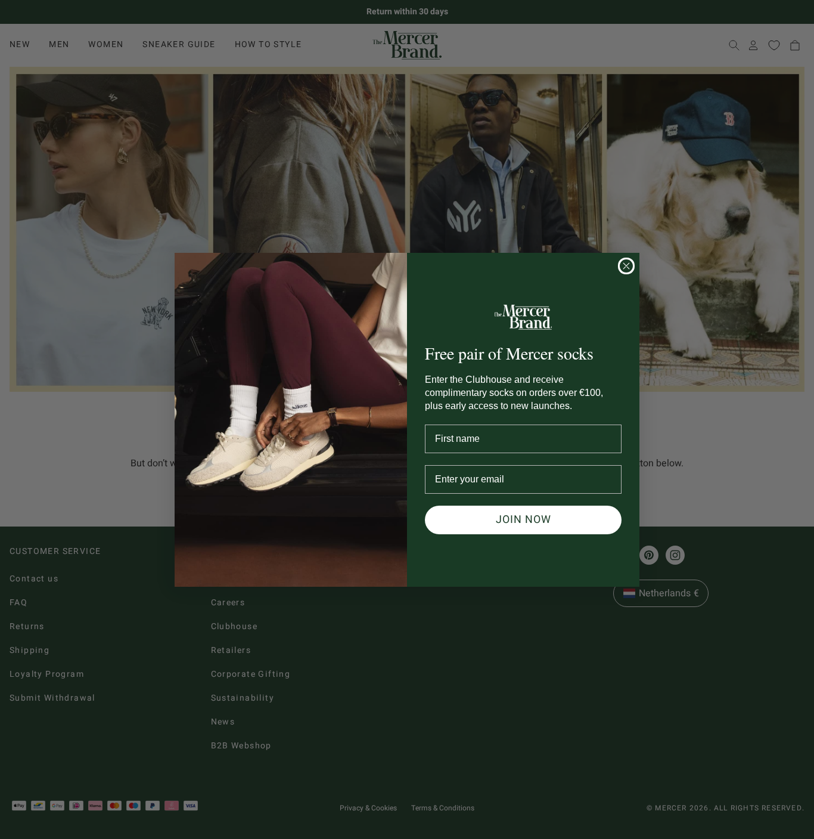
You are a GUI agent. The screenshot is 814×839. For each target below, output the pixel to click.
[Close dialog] (626, 266)
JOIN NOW (523, 520)
